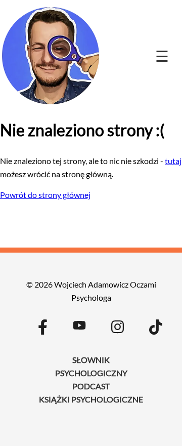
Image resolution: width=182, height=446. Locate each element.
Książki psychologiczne (91, 399)
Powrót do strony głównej (45, 194)
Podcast (91, 386)
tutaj (173, 161)
